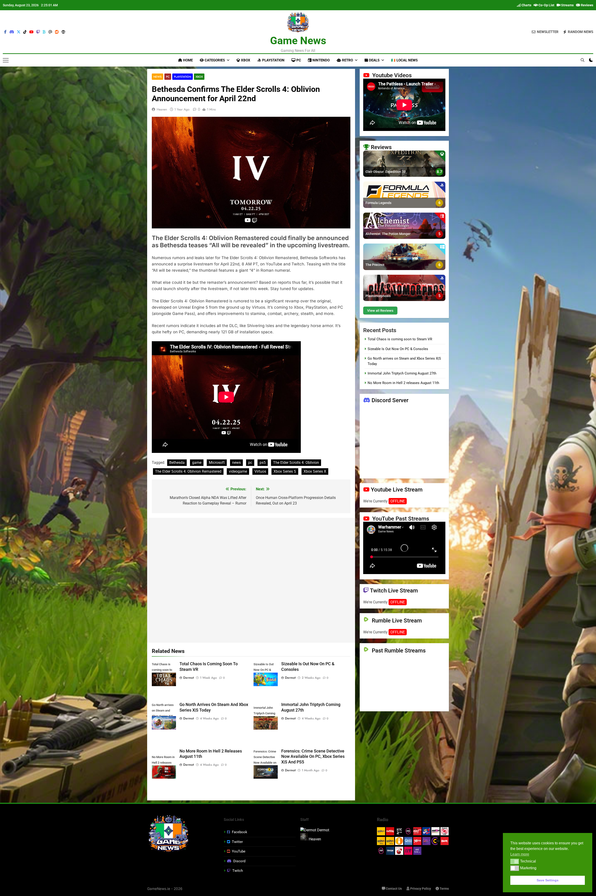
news (236, 462)
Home (187, 60)
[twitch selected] (38, 32)
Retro (347, 60)
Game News (298, 40)
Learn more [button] (519, 854)
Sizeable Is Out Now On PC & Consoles (398, 349)
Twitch (237, 871)
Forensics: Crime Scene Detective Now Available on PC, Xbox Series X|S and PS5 (313, 757)
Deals (373, 60)
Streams (567, 5)
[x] (18, 32)
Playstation (272, 60)
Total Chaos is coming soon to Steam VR (400, 339)
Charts (526, 5)
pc (250, 462)
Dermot (188, 677)
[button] (514, 861)
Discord (239, 861)
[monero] (63, 32)
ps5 (263, 462)
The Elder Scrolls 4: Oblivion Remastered (188, 471)
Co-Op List (546, 5)
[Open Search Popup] (582, 60)
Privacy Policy (420, 889)
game (196, 462)
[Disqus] (251, 579)
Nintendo (321, 60)
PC (298, 60)
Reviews (586, 5)
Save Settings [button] (548, 880)
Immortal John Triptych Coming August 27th (402, 373)
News (157, 77)
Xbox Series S (285, 471)
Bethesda (177, 462)
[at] (50, 32)
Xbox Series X (315, 471)
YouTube (238, 851)
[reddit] (57, 32)
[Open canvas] (6, 60)
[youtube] (31, 32)
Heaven (162, 109)
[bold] (44, 32)
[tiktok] (25, 32)
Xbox (245, 60)
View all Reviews (380, 310)
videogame (238, 471)
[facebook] (5, 32)
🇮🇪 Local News (404, 60)
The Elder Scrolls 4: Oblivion (296, 462)
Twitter (237, 842)
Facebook (239, 832)
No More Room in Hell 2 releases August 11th (403, 383)
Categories (214, 60)
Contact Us (393, 889)
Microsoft (217, 462)
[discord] (11, 32)
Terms (444, 889)
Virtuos (260, 471)
